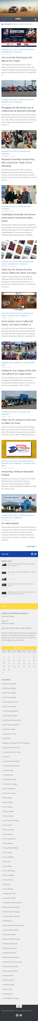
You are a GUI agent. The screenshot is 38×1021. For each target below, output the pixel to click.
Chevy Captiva (8, 807)
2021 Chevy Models (9, 697)
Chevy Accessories (9, 793)
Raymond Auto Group (9, 49)
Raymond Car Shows (10, 948)
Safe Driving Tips (8, 980)
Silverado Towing (8, 985)
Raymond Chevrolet (26, 49)
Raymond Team (8, 975)
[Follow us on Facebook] (32, 554)
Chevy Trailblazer (8, 875)
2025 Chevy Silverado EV (11, 725)
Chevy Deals (7, 825)
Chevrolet (6, 757)
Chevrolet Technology (10, 784)
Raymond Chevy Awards (11, 957)
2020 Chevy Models (9, 693)
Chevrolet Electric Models (11, 761)
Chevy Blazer (7, 798)
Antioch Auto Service (9, 734)
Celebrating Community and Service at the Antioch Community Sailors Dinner (18, 217)
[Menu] (35, 19)
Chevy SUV (7, 861)
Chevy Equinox (8, 834)
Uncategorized (7, 994)
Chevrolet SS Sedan (9, 779)
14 (29, 660)
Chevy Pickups (8, 843)
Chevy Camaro (8, 802)
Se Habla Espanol (10, 523)
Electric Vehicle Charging (11, 912)
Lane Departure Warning (11, 930)
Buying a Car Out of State (11, 747)
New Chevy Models (9, 934)
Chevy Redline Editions (10, 848)
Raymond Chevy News (10, 971)
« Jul (3, 672)
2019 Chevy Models (9, 688)
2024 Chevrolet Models (10, 711)
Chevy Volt (6, 884)
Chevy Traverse (8, 880)
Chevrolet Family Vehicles (11, 766)
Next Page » (32, 546)
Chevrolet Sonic (8, 775)
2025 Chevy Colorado (10, 715)
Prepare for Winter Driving (11, 939)
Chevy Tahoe (7, 866)
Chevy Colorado (8, 811)
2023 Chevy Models (9, 706)
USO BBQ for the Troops (11, 998)
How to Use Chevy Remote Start (13, 925)
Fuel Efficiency (8, 921)
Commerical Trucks (9, 898)
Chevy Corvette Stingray (11, 820)
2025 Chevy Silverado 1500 (12, 720)
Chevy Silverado (8, 857)
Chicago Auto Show (9, 893)
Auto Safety (7, 738)
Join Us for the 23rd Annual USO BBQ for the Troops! (21, 572)
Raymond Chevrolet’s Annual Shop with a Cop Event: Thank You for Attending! (17, 162)
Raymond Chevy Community (11, 52)
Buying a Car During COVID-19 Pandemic (16, 743)
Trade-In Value (7, 989)
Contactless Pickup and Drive (12, 902)
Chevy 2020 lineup (9, 788)
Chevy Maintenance (9, 839)
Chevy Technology (9, 871)
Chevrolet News (8, 770)
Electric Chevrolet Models (11, 907)
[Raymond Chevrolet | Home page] (15, 19)
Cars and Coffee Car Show (11, 261)
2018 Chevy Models (9, 684)
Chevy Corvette (8, 816)
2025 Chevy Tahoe (9, 729)
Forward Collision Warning (11, 916)
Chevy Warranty (8, 889)
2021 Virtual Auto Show (10, 702)
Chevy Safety (7, 852)
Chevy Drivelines (8, 829)
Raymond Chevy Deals (10, 966)
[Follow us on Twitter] (35, 554)
